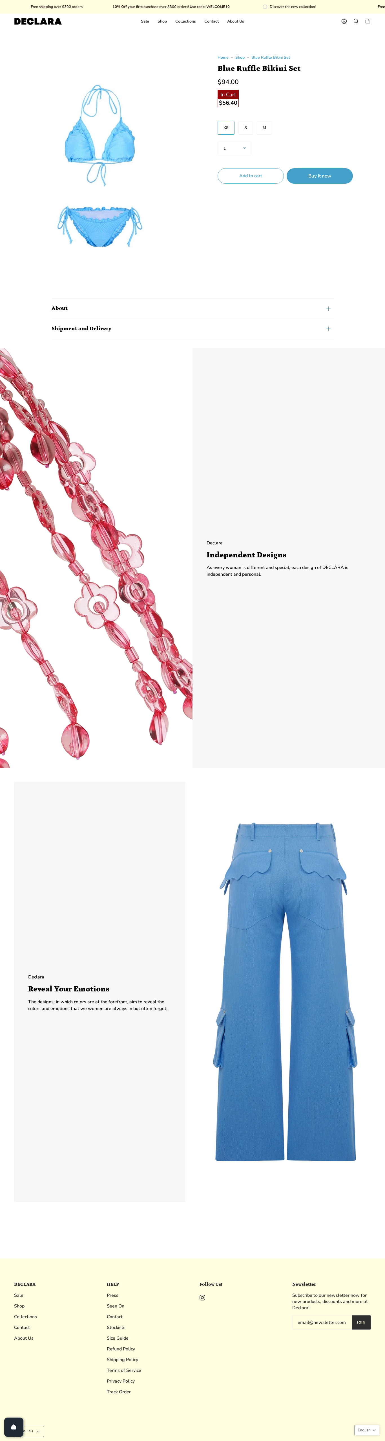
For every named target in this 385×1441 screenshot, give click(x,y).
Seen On (115, 1306)
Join (361, 1322)
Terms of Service (124, 1370)
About (60, 308)
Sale (18, 1295)
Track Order (119, 1392)
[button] (367, 1430)
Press (112, 1295)
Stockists (116, 1327)
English (27, 1431)
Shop (240, 57)
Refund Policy (121, 1349)
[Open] (13, 1427)
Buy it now (319, 176)
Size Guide (118, 1338)
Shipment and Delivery (81, 329)
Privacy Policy (121, 1381)
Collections (25, 1317)
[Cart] (368, 21)
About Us (24, 1338)
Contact (22, 1327)
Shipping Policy (122, 1360)
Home (223, 57)
